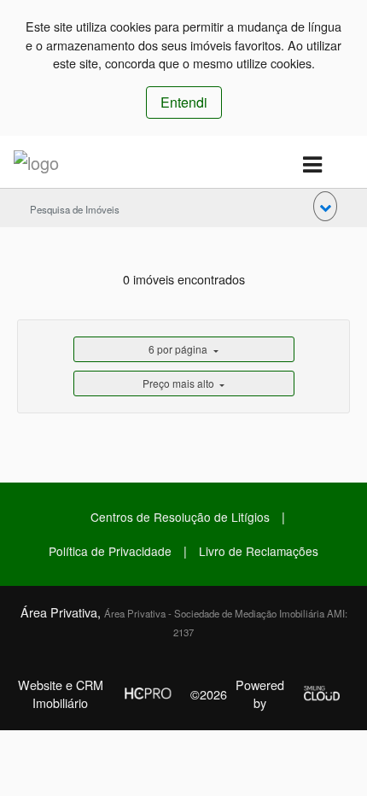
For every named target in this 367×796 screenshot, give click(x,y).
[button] (325, 206)
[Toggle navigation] (312, 165)
